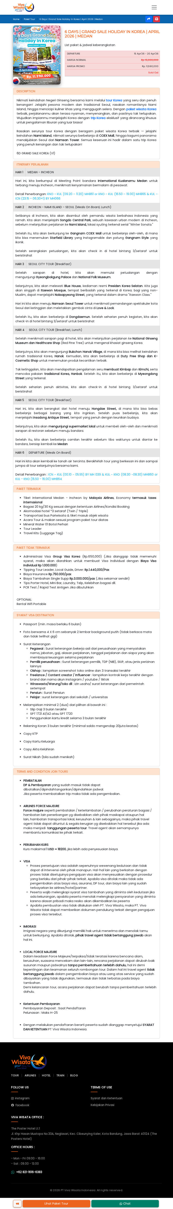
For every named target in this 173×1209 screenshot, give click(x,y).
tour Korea (114, 100)
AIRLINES (30, 1075)
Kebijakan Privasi (102, 1105)
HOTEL (46, 1075)
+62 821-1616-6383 (29, 1172)
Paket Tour (29, 19)
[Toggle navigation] (154, 7)
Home (16, 19)
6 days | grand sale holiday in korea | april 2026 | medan (71, 19)
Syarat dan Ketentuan (106, 1098)
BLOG (74, 1075)
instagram (22, 1098)
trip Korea (98, 118)
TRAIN (61, 1075)
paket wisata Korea (141, 109)
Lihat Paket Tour (56, 1203)
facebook (22, 1105)
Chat (127, 1203)
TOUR (15, 1075)
